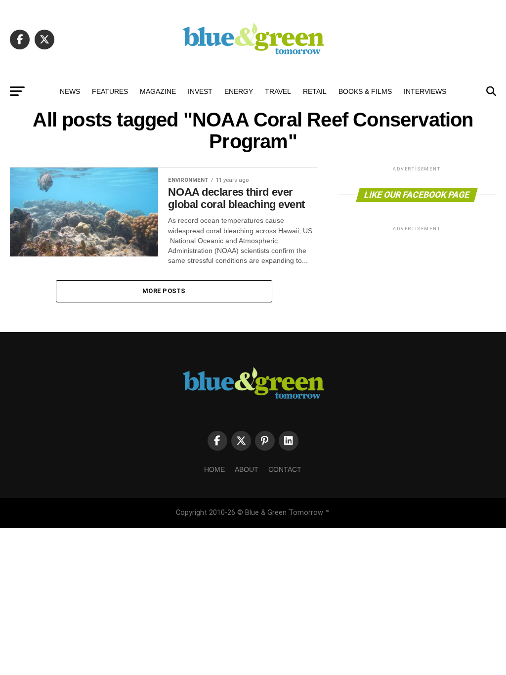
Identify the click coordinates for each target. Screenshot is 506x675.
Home (214, 469)
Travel (278, 91)
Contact (284, 469)
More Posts (164, 291)
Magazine (158, 91)
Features (110, 91)
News (70, 91)
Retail (315, 91)
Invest (200, 91)
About (246, 469)
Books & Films (365, 91)
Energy (238, 91)
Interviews (425, 91)
